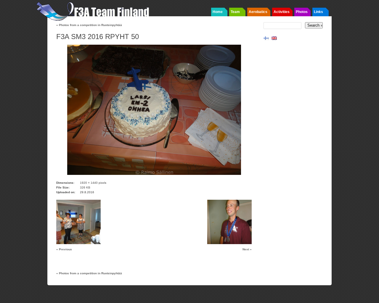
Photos (302, 12)
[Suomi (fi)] (266, 38)
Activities (282, 12)
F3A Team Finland (95, 10)
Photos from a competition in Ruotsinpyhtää (89, 25)
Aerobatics (258, 12)
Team (235, 12)
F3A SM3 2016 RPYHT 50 (97, 37)
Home (218, 12)
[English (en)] (274, 38)
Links (318, 12)
